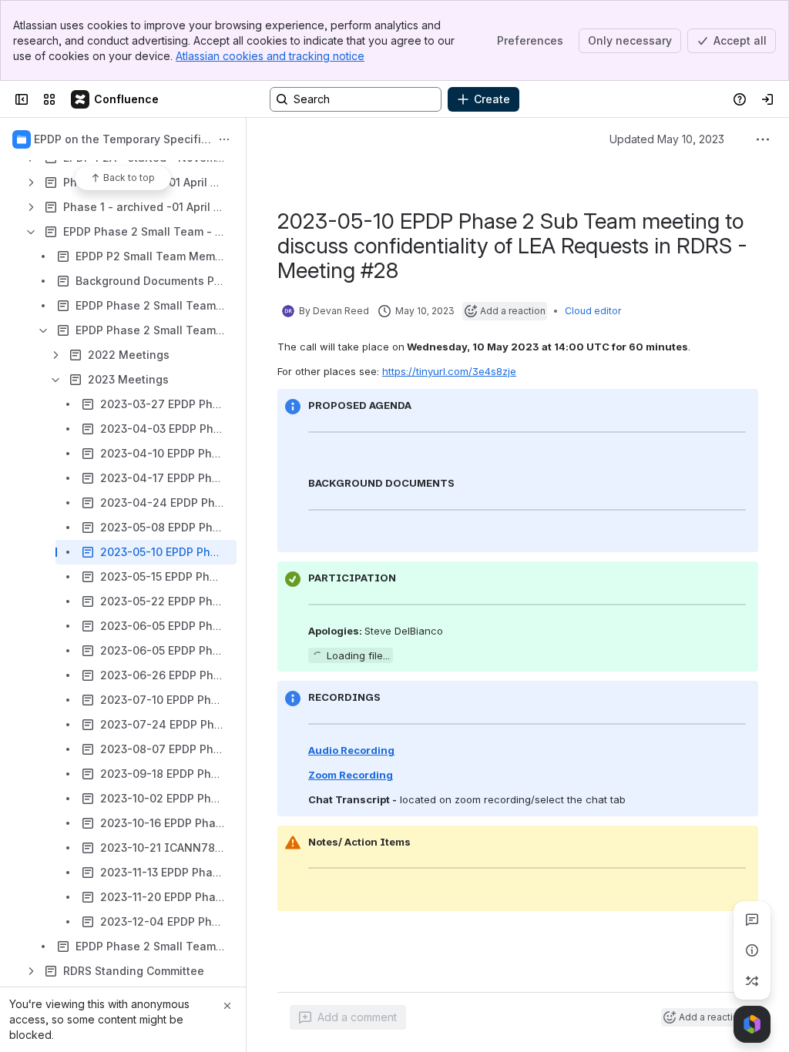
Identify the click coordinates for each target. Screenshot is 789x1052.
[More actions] (224, 139)
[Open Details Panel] (752, 950)
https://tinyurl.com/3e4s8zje (449, 371)
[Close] (227, 1006)
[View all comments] (752, 919)
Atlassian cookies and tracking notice (270, 55)
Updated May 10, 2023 (666, 139)
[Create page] (752, 981)
